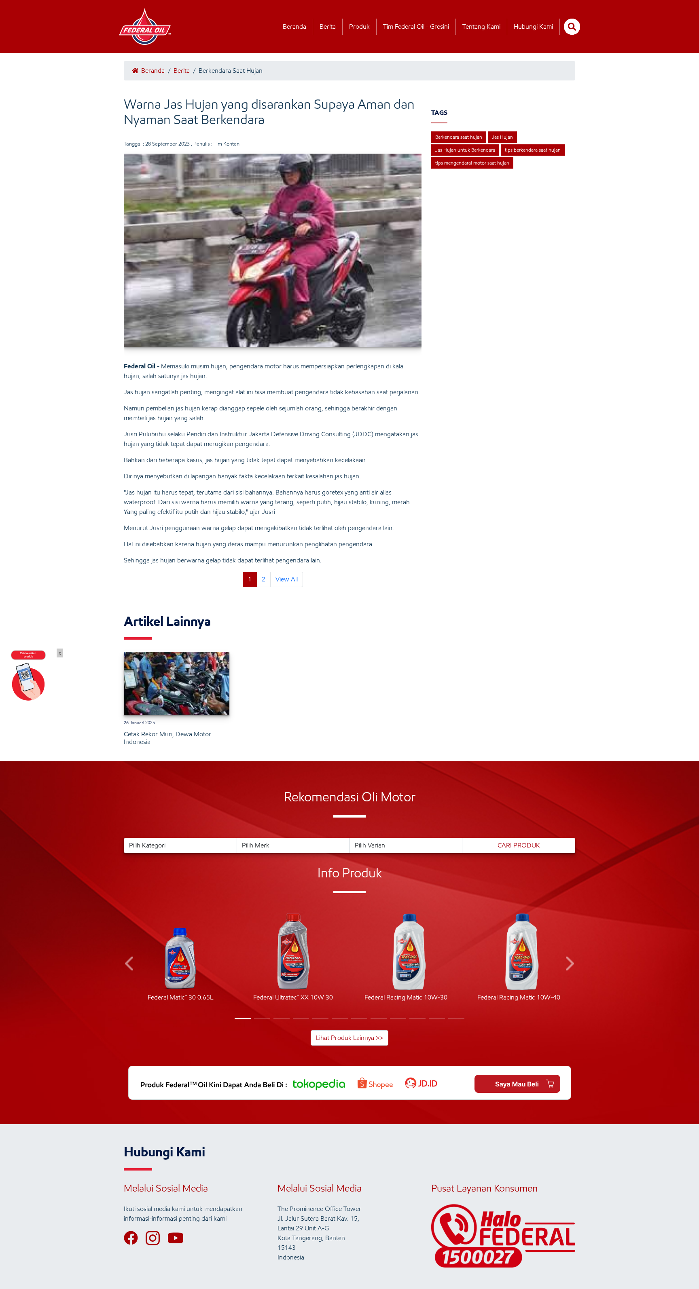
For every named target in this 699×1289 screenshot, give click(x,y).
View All (286, 579)
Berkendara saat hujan (458, 137)
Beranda (294, 26)
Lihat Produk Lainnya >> (349, 1038)
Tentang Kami (481, 26)
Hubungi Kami (533, 26)
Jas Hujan (502, 137)
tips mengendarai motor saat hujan (472, 163)
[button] (130, 964)
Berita (328, 26)
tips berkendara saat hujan (533, 150)
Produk (359, 26)
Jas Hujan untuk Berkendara (465, 150)
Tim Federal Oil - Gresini (416, 26)
